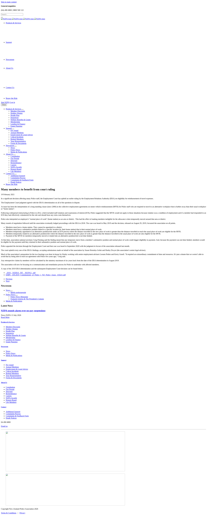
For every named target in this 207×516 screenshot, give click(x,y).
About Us (4, 382)
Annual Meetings (17, 133)
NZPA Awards (16, 167)
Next (7, 281)
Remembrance (16, 163)
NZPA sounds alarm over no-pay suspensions (23, 310)
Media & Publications (19, 152)
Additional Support (18, 176)
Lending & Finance (18, 124)
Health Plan (15, 115)
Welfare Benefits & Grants (21, 120)
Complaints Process (18, 178)
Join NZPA (5, 102)
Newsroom (4, 346)
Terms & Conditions (8, 513)
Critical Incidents (17, 137)
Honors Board (16, 169)
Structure (14, 161)
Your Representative (18, 141)
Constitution (15, 156)
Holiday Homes (17, 113)
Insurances (15, 118)
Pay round (14, 130)
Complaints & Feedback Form (22, 180)
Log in (12, 102)
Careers (13, 165)
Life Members (16, 171)
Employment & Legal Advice (22, 135)
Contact (3, 407)
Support (3, 360)
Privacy (22, 513)
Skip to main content (9, 2)
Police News (15, 150)
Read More (5, 317)
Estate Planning (16, 126)
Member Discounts (18, 111)
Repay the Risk (11, 98)
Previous (9, 279)
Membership (15, 122)
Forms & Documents (18, 143)
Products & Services (8, 322)
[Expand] (22, 109)
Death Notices (16, 182)
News (13, 148)
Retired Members (17, 139)
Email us (4, 426)
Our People (15, 158)
